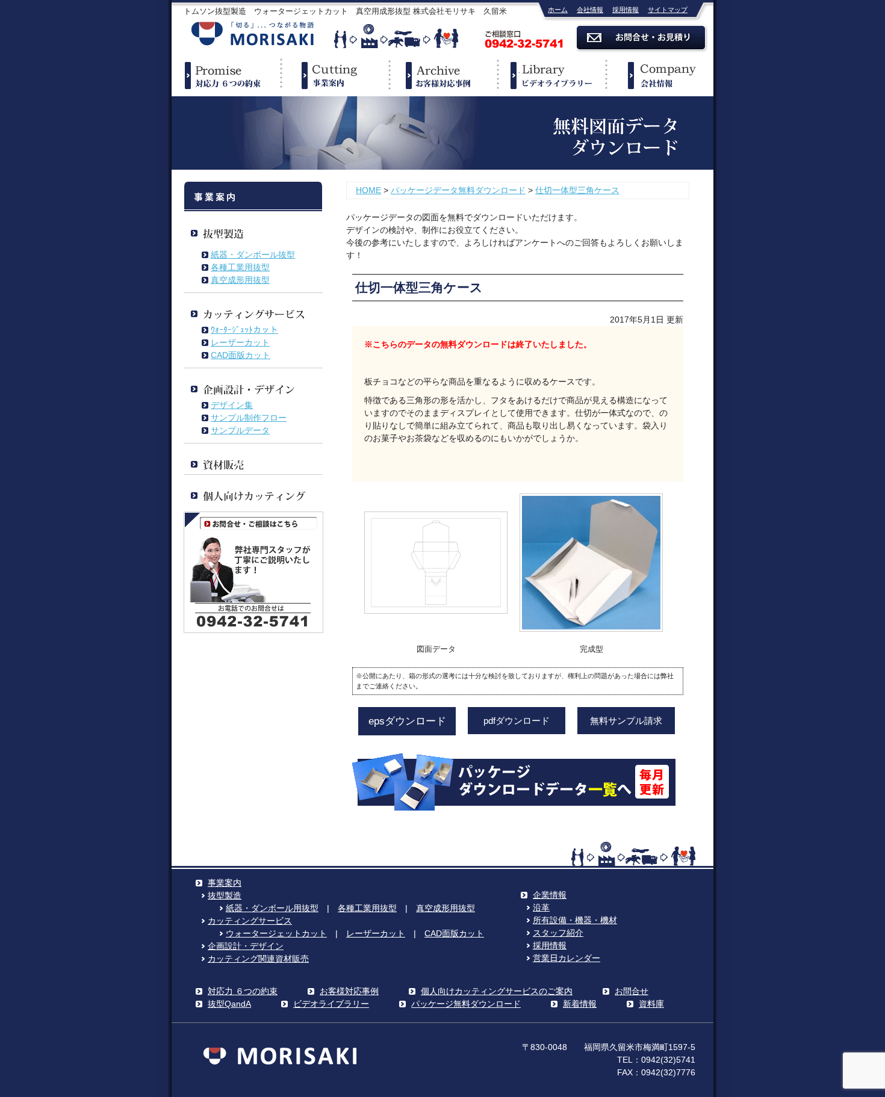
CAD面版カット (240, 355)
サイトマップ (668, 9)
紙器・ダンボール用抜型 (272, 908)
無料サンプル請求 (626, 720)
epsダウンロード (407, 721)
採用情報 (625, 9)
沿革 (541, 907)
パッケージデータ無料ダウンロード (458, 190)
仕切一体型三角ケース (577, 190)
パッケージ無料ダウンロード (466, 1004)
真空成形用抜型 (240, 280)
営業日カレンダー (566, 958)
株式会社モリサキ (253, 34)
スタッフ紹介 (558, 933)
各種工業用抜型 (240, 267)
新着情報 (580, 1004)
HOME (368, 190)
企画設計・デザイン (246, 946)
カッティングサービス (250, 920)
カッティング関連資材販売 (258, 958)
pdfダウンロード (516, 720)
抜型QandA (229, 1004)
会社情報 (590, 9)
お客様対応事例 (349, 991)
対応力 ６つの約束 (243, 991)
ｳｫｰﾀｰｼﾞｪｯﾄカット (244, 330)
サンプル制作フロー (249, 417)
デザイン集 (232, 405)
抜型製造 (224, 895)
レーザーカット (240, 342)
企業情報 (659, 75)
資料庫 (651, 1004)
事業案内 (334, 75)
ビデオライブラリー (551, 75)
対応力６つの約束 (226, 75)
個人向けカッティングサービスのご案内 (497, 991)
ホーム (558, 9)
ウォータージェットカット (276, 933)
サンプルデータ (240, 430)
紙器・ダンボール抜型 (253, 254)
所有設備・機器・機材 (575, 920)
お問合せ (631, 991)
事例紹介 (442, 75)
